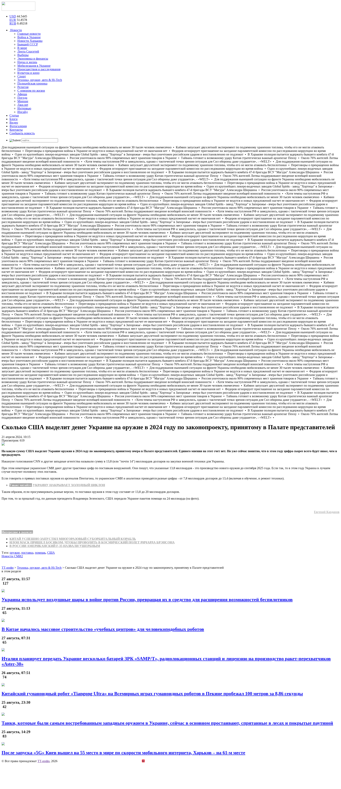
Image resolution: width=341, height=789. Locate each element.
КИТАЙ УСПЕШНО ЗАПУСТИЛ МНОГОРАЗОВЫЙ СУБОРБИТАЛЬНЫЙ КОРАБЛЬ (72, 538)
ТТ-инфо (43, 761)
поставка (27, 552)
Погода (22, 97)
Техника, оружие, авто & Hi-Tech (39, 80)
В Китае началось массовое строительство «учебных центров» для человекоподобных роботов (103, 629)
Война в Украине (29, 37)
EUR (12, 20)
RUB (12, 23)
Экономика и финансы (32, 58)
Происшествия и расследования (38, 69)
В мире (22, 48)
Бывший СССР (27, 44)
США (51, 552)
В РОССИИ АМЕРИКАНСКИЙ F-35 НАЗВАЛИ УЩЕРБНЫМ (54, 546)
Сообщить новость (22, 133)
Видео (13, 122)
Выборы (23, 55)
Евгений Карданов (326, 512)
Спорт (21, 76)
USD (12, 16)
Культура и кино (28, 72)
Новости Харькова (29, 40)
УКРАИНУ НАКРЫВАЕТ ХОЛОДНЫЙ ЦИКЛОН (69, 485)
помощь (40, 552)
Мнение (22, 101)
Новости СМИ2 (12, 556)
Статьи (14, 115)
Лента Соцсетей (28, 51)
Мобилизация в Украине (34, 65)
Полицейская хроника (32, 83)
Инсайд (22, 112)
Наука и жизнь (27, 62)
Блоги (13, 119)
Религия (22, 87)
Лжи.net (22, 104)
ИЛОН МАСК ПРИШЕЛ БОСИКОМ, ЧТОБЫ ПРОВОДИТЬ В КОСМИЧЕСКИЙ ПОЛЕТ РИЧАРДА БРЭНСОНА (92, 542)
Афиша (22, 94)
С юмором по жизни (31, 90)
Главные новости (29, 33)
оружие (15, 552)
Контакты (16, 129)
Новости (15, 30)
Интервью (24, 108)
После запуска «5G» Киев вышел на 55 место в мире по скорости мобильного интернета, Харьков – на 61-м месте (123, 752)
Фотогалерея (18, 126)
